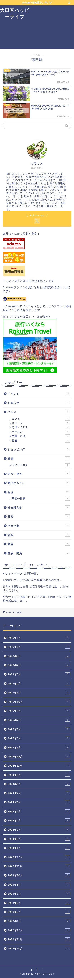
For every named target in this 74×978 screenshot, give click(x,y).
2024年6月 (38, 802)
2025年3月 (38, 738)
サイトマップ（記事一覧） (22, 573)
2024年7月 (38, 793)
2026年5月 (38, 656)
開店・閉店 (38, 553)
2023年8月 (38, 884)
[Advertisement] (52, 27)
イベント (38, 393)
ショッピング (38, 449)
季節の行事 (40, 498)
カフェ (40, 418)
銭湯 (38, 544)
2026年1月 (38, 692)
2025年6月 (38, 729)
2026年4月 (38, 665)
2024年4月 (38, 820)
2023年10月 (38, 875)
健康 (38, 458)
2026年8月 (38, 638)
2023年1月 (38, 921)
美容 (38, 516)
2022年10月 (38, 948)
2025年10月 (38, 702)
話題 (38, 535)
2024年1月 (38, 848)
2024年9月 (38, 775)
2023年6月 (38, 903)
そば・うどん (40, 427)
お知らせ (38, 402)
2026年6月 (38, 647)
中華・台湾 (40, 436)
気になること (38, 482)
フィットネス (40, 465)
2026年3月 (38, 674)
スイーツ (40, 423)
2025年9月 (38, 711)
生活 (38, 492)
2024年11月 (38, 765)
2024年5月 (38, 811)
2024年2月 (38, 839)
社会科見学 (38, 507)
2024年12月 (38, 756)
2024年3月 (38, 829)
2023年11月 (38, 866)
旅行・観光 (38, 473)
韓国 (40, 440)
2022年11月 (38, 939)
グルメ (38, 411)
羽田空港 (38, 525)
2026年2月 (38, 683)
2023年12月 (38, 857)
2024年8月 (38, 784)
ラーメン (40, 431)
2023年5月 (38, 912)
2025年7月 (38, 720)
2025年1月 (38, 747)
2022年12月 (38, 930)
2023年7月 (38, 893)
